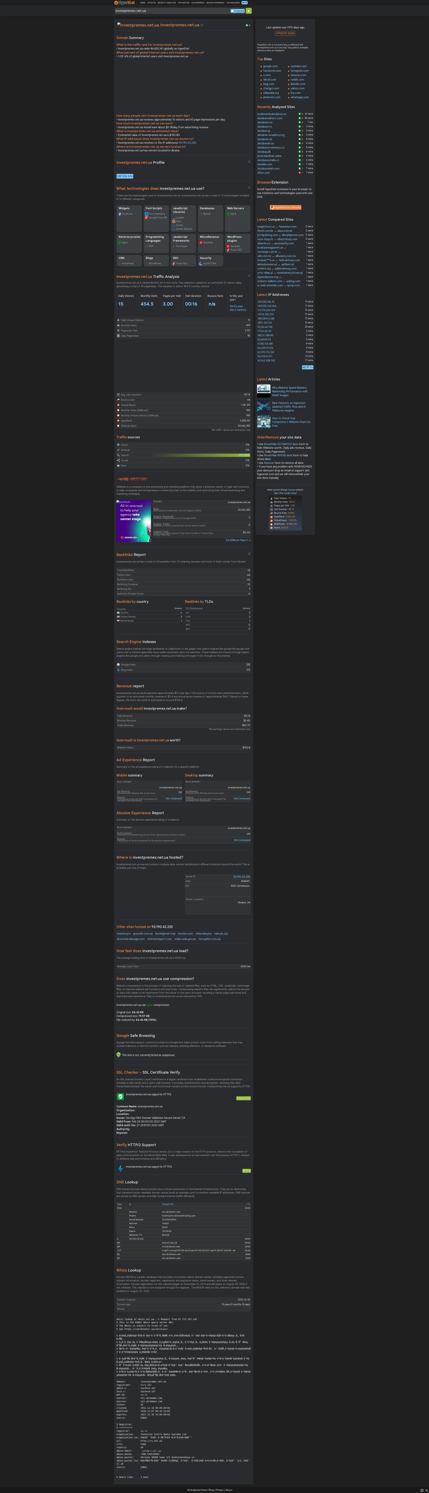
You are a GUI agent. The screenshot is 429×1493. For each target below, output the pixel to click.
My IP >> (307, 367)
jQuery (179, 225)
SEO (175, 258)
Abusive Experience (140, 813)
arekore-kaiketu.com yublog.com (278, 281)
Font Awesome (157, 213)
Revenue (130, 686)
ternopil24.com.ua (209, 939)
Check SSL (243, 1098)
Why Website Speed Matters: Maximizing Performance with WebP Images (290, 391)
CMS (122, 258)
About (229, 1489)
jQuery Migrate (184, 228)
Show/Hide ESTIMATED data (281, 444)
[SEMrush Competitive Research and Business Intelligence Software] (131, 479)
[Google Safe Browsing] (118, 1054)
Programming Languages (155, 238)
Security (205, 258)
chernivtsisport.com (159, 939)
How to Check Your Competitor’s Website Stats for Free (291, 422)
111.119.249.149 (266, 310)
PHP (151, 246)
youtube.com (299, 66)
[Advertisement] (183, 86)
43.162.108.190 (266, 360)
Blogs (149, 258)
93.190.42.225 (187, 142)
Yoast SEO (236, 249)
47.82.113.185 (265, 344)
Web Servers (235, 208)
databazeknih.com (268, 168)
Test (248, 1170)
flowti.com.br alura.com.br (275, 231)
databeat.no (264, 122)
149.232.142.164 (266, 306)
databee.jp (263, 131)
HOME (142, 3)
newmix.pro (124, 933)
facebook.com (272, 70)
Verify (136, 1145)
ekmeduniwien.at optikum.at (275, 264)
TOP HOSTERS (183, 3)
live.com (296, 93)
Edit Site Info (125, 176)
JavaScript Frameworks (181, 238)
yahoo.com (297, 88)
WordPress (128, 263)
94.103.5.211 (264, 356)
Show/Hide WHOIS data (278, 455)
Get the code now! (285, 493)
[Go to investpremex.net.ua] (201, 25)
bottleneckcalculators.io (271, 114)
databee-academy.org (271, 135)
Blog (211, 1489)
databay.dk (264, 152)
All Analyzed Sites (197, 1489)
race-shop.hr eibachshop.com (277, 239)
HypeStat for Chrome (287, 207)
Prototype (181, 246)
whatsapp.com (300, 97)
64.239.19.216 (265, 348)
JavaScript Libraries (180, 210)
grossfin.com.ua (143, 933)
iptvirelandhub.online (269, 156)
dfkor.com (263, 173)
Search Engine (136, 642)
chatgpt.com (271, 88)
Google (135, 1035)
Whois (128, 1270)
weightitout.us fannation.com (276, 226)
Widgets (124, 208)
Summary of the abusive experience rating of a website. (148, 819)
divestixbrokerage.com (131, 939)
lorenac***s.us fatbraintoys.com (278, 260)
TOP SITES (151, 3)
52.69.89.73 (264, 339)
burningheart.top (165, 933)
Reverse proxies (129, 237)
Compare (239, 10)
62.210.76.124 (265, 352)
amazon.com (298, 75)
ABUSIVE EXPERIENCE (215, 3)
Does (155, 978)
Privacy (220, 1489)
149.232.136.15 (265, 302)
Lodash (180, 217)
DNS (127, 1182)
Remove (269, 463)
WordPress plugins (234, 238)
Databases (207, 208)
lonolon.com (185, 933)
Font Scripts (154, 208)
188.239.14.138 (265, 318)
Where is (149, 857)
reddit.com (297, 79)
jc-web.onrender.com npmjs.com (278, 285)
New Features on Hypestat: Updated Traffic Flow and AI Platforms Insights (289, 406)
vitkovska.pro (204, 933)
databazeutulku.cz (268, 160)
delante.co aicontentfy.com (275, 243)
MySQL (207, 213)
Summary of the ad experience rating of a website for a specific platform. (158, 766)
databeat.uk (264, 139)
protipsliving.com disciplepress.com (280, 235)
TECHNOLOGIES (233, 3)
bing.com (268, 84)
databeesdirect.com (269, 118)
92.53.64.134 (264, 327)
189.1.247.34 (264, 323)
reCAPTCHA (209, 263)
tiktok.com (269, 79)
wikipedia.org (271, 93)
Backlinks (131, 554)
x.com (267, 75)
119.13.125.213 (265, 314)
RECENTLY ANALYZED (167, 3)
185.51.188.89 (265, 335)
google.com (270, 66)
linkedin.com (298, 84)
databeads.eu (265, 143)
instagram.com (300, 70)
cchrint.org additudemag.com (277, 268)
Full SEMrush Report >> (238, 540)
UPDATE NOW (285, 33)
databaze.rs (264, 126)
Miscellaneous (209, 237)
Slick (178, 221)
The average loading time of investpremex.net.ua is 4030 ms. (151, 957)
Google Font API (158, 217)
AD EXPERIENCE (197, 3)
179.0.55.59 (264, 331)
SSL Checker (148, 1072)
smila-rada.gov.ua (185, 939)
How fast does (152, 951)
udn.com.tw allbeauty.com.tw (276, 256)
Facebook (127, 213)
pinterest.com (271, 97)
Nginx (233, 213)
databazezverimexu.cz (271, 147)
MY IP (244, 3)
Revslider (208, 242)
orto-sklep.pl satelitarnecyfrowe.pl (280, 273)
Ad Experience (135, 760)
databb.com (264, 164)
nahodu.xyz (221, 933)
